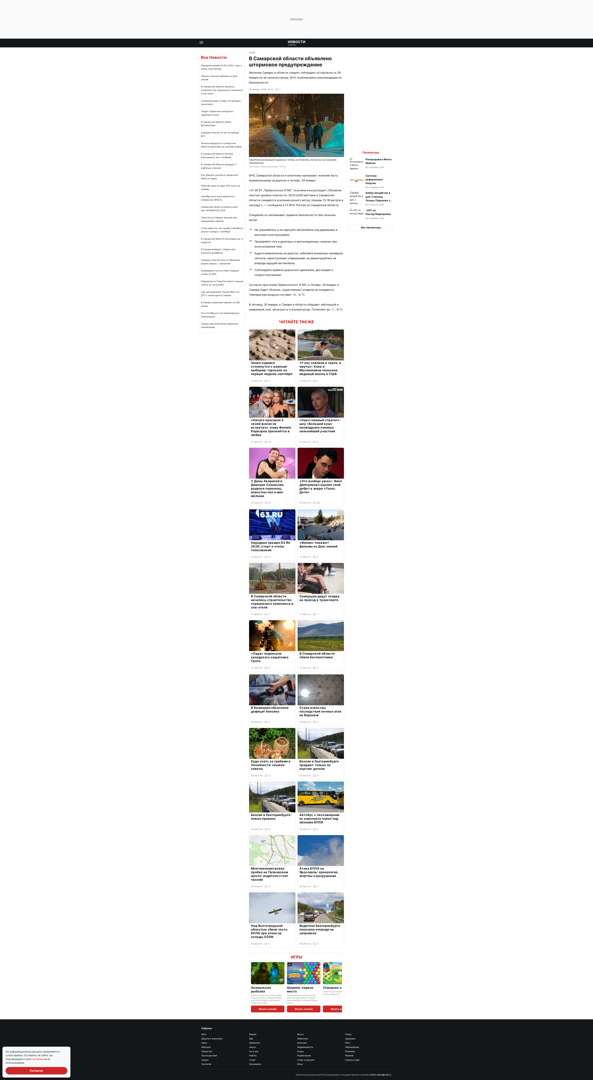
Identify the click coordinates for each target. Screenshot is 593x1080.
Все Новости (214, 57)
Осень (300, 1051)
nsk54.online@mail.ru (380, 1074)
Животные (302, 1038)
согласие (38, 1059)
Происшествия (209, 1055)
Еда (251, 1038)
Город (348, 1034)
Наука (252, 1047)
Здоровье (350, 1038)
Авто (203, 1034)
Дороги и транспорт (212, 1038)
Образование (352, 1047)
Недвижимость (305, 1047)
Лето (347, 1042)
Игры (296, 957)
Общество (206, 1051)
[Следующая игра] (340, 973)
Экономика (255, 1064)
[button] (371, 164)
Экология (206, 1064)
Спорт (252, 1060)
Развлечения (304, 1055)
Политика (350, 1051)
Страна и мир (352, 1060)
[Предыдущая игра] (253, 973)
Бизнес (253, 1034)
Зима (252, 52)
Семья (204, 1060)
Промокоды (370, 152)
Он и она (253, 1051)
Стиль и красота (305, 1060)
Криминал (254, 1042)
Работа (253, 1055)
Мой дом (206, 1047)
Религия (349, 1055)
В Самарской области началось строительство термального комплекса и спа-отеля (222, 90)
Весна (300, 1034)
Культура (302, 1042)
